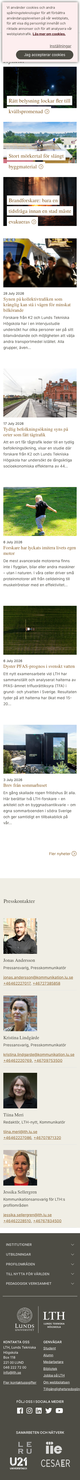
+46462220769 (17, 1060)
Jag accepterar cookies (44, 54)
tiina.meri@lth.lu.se (20, 1132)
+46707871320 (47, 1138)
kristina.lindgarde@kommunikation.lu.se (38, 1054)
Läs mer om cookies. (49, 34)
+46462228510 (17, 1221)
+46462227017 (16, 983)
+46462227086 (17, 1138)
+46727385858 (46, 983)
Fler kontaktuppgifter (19, 1382)
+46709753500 (48, 1060)
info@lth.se (12, 1372)
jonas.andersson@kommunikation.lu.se (38, 977)
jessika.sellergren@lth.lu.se (27, 1215)
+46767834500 (47, 1221)
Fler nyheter (60, 854)
